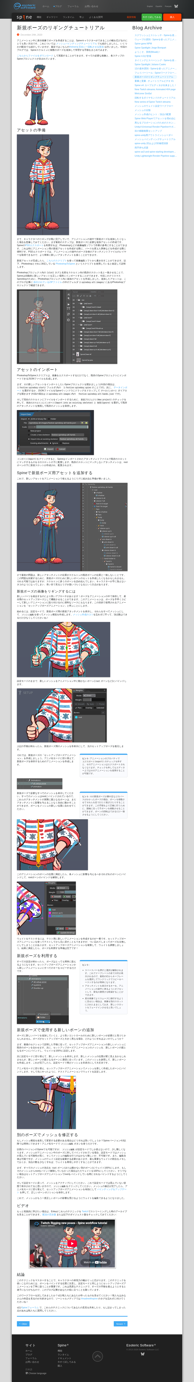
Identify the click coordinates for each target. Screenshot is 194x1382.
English (150, 6)
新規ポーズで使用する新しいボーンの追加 (55, 1030)
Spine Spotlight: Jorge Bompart (150, 47)
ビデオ (23, 1205)
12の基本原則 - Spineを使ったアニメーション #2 (159, 68)
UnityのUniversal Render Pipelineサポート (156, 127)
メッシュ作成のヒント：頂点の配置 (153, 114)
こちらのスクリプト (56, 260)
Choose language (37, 1373)
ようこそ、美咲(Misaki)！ (148, 52)
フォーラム (73, 6)
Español (159, 6)
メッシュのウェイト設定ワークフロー (154, 106)
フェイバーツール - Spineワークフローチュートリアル (162, 73)
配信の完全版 (49, 1214)
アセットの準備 (31, 130)
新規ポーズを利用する (37, 956)
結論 (21, 1274)
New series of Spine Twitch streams (153, 102)
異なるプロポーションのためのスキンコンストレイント (163, 122)
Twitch (85, 1211)
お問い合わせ (91, 6)
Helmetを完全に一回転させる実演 (86, 47)
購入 (172, 17)
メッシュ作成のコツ (83, 614)
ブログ (28, 1354)
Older (24, 1324)
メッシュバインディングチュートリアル (76, 43)
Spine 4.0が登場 (143, 56)
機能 (39, 17)
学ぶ (81, 17)
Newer (120, 1324)
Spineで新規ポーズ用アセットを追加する (55, 473)
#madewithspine (89, 1298)
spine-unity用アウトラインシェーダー (154, 135)
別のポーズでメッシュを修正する (47, 1135)
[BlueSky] (175, 6)
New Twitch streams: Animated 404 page (155, 89)
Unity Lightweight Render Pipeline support (156, 156)
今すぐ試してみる (152, 17)
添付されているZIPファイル (47, 282)
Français (168, 6)
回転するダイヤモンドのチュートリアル (155, 98)
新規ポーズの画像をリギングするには (46, 591)
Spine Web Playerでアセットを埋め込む (155, 118)
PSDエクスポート (34, 245)
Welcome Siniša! (143, 93)
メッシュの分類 (143, 110)
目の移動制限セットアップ (148, 131)
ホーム (45, 6)
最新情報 (131, 17)
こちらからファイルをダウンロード (35, 55)
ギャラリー (52, 17)
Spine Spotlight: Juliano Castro (150, 64)
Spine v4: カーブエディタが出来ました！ (156, 85)
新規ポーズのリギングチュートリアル (61, 27)
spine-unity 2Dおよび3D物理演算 (151, 143)
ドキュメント (64, 1358)
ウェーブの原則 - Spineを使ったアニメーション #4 (160, 39)
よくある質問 (96, 17)
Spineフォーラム (30, 1307)
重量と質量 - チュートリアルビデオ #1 (154, 81)
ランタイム (68, 17)
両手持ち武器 (141, 147)
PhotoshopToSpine (65, 264)
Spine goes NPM (143, 43)
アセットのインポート (37, 369)
